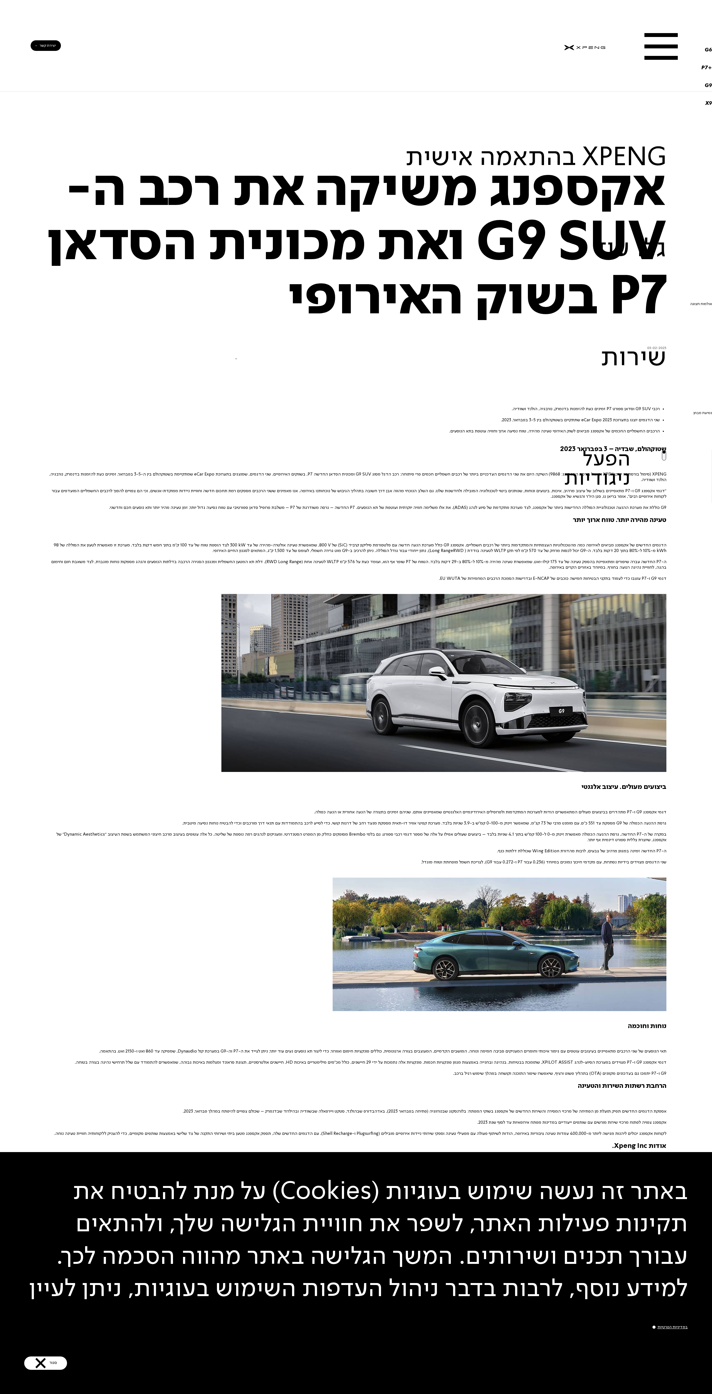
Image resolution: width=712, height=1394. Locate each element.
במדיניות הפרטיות (596, 1251)
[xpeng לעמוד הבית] (584, 45)
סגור (105, 1328)
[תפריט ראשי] (661, 46)
